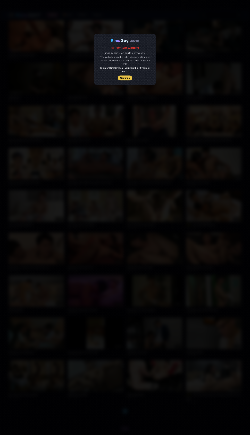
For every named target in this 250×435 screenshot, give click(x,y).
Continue (125, 78)
